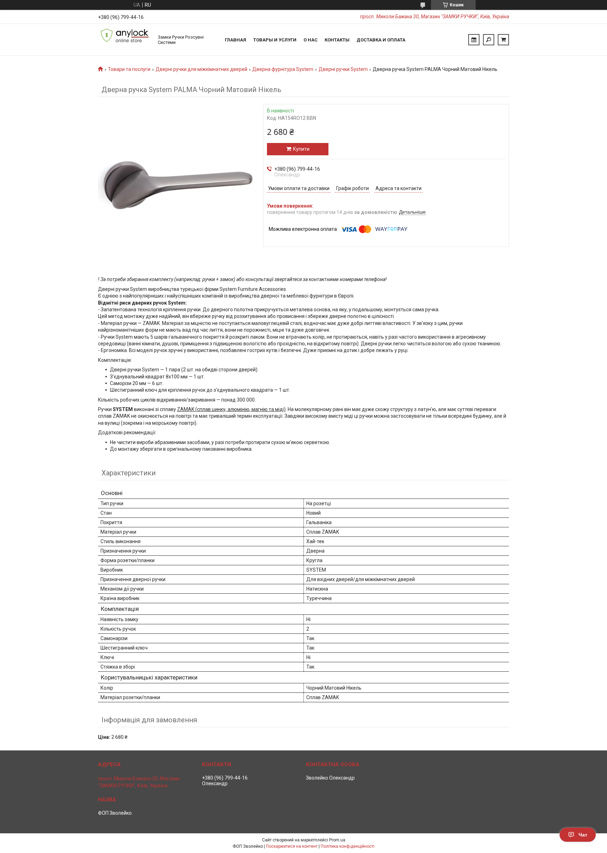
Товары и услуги (274, 40)
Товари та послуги (129, 69)
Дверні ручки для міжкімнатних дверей (201, 69)
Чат (583, 835)
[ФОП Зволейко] (124, 39)
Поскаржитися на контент (292, 846)
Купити (301, 149)
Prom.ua (337, 840)
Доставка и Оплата (381, 40)
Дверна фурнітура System (282, 69)
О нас (311, 40)
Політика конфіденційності (347, 846)
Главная (235, 40)
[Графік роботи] (473, 39)
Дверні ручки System (343, 69)
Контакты (337, 40)
